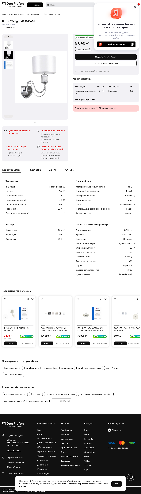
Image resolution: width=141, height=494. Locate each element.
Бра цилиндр (67, 368)
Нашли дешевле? (83, 49)
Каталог (37, 5)
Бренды (88, 423)
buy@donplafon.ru (15, 473)
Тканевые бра (50, 368)
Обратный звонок (14, 467)
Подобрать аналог (105, 57)
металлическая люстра (15, 394)
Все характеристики (85, 99)
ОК (116, 484)
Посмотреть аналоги (106, 63)
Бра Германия (32, 368)
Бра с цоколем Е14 (12, 368)
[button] (135, 317)
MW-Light (127, 230)
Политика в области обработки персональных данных (23, 491)
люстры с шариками (38, 401)
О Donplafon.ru (46, 423)
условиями (61, 481)
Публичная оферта (118, 447)
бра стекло (36, 394)
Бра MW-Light (112, 368)
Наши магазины (14, 450)
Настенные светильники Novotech (96, 394)
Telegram (116, 430)
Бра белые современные (89, 368)
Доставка (35, 169)
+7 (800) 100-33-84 (15, 462)
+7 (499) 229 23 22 (14, 457)
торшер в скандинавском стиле (60, 394)
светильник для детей (14, 401)
